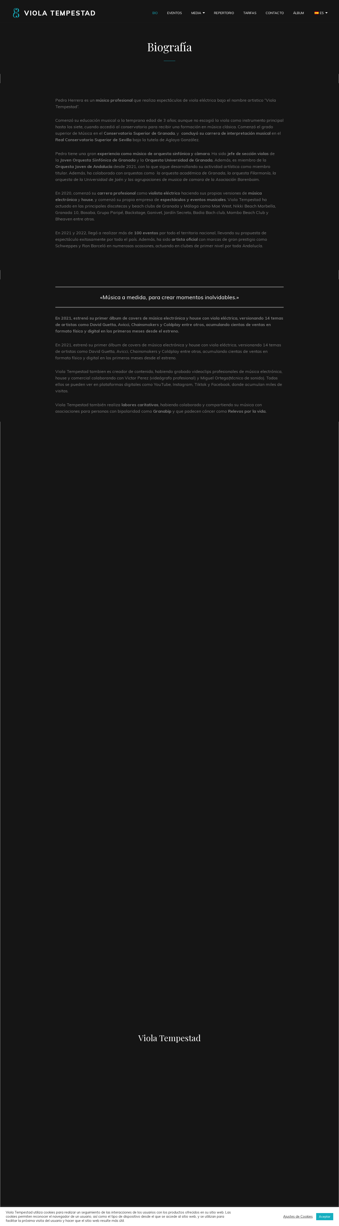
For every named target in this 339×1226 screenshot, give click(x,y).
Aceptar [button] (324, 1216)
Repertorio (224, 13)
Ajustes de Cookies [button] (298, 1216)
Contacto (275, 13)
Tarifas (249, 13)
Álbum (298, 13)
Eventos (174, 13)
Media (196, 13)
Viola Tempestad (60, 13)
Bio (155, 13)
